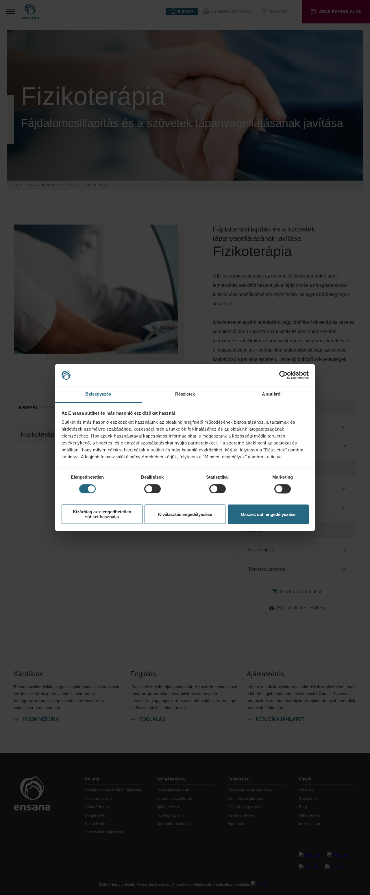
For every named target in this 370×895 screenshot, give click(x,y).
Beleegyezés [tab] (98, 394)
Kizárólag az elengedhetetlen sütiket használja (102, 514)
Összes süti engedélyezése (268, 514)
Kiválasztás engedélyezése (185, 514)
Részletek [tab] (185, 394)
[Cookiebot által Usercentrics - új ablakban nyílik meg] (283, 375)
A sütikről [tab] (272, 394)
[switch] (152, 488)
